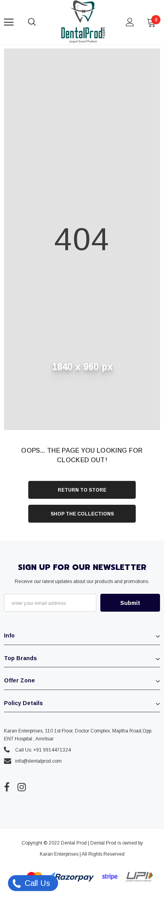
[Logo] (83, 21)
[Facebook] (7, 787)
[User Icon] (130, 22)
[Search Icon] (40, 22)
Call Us (36, 883)
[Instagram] (22, 787)
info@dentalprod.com (38, 761)
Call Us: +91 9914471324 (43, 750)
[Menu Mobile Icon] (9, 22)
